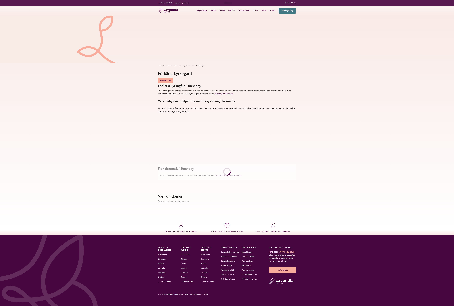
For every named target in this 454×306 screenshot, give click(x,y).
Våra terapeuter (248, 270)
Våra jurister (246, 265)
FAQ (264, 10)
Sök (273, 10)
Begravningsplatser (183, 66)
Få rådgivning (287, 10)
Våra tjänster (229, 247)
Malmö (161, 263)
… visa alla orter (164, 281)
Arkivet (255, 10)
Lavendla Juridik (186, 248)
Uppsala (161, 268)
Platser (165, 66)
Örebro (161, 277)
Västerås (161, 272)
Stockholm (162, 254)
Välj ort (290, 3)
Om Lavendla (249, 247)
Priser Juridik (226, 265)
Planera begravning (229, 256)
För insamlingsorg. (249, 279)
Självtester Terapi (228, 279)
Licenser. (205, 294)
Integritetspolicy (195, 294)
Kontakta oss (165, 80)
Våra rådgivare (247, 261)
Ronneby (172, 66)
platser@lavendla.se (224, 93)
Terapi (222, 10)
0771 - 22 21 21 (166, 3)
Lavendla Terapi (206, 248)
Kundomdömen (248, 256)
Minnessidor (243, 10)
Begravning (202, 10)
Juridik (213, 10)
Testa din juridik (227, 270)
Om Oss (231, 10)
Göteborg (162, 259)
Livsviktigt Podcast (249, 274)
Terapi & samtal (227, 274)
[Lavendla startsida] (169, 10)
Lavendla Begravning (164, 248)
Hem (159, 66)
